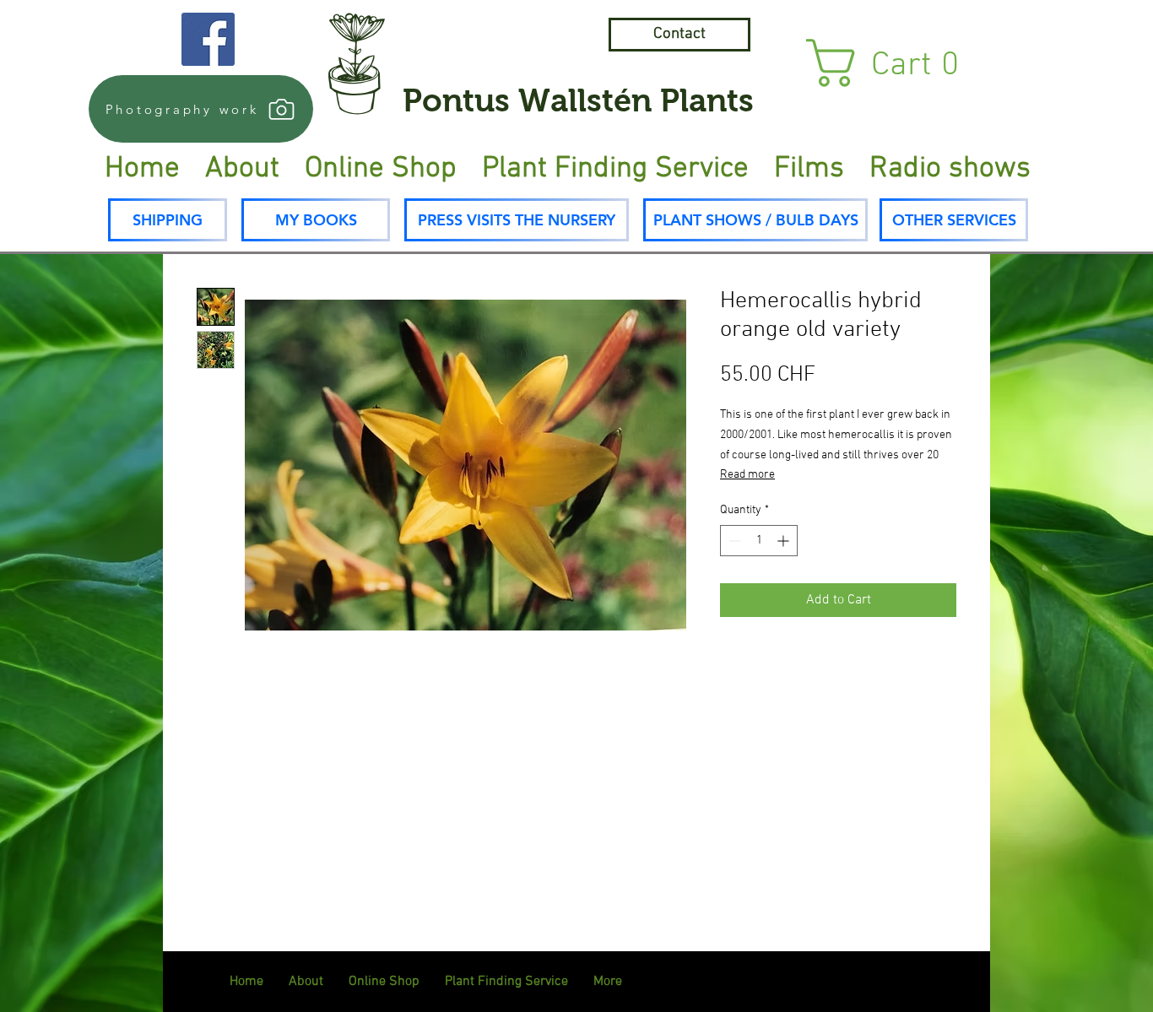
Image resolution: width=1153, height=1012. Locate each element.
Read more (747, 475)
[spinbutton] (759, 540)
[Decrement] (733, 540)
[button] (898, 63)
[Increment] (784, 540)
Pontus (456, 100)
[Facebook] (208, 39)
